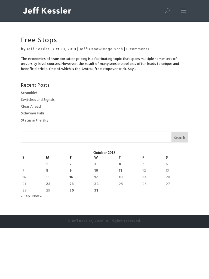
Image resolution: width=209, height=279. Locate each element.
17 (96, 177)
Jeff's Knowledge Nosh (101, 49)
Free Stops (39, 41)
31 (96, 191)
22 (48, 184)
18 (121, 177)
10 (96, 171)
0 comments (137, 49)
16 (71, 177)
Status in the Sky (34, 121)
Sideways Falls (32, 113)
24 (96, 184)
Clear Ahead (31, 107)
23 (71, 184)
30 (71, 191)
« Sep (25, 196)
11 (120, 171)
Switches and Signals (38, 100)
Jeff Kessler (38, 49)
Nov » (37, 196)
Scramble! (29, 93)
